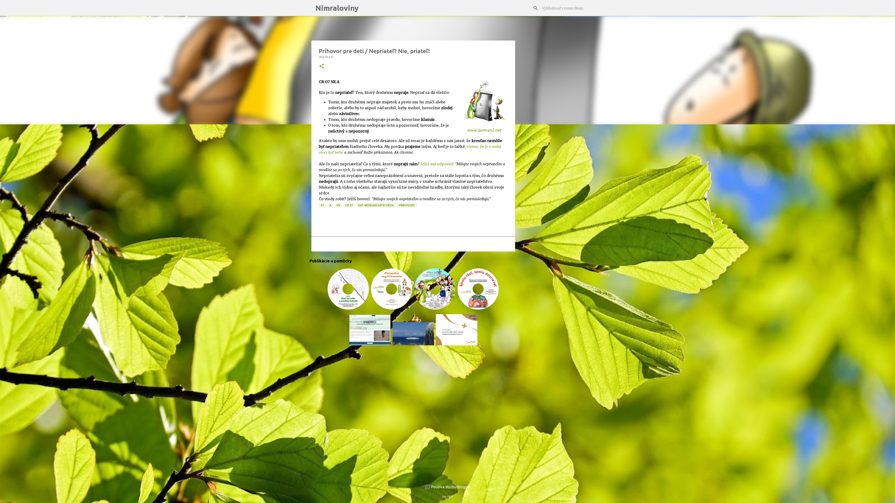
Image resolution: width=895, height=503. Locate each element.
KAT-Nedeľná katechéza (376, 205)
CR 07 (349, 205)
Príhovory (407, 205)
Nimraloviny (337, 8)
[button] (321, 66)
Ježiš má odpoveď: (437, 164)
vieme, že (476, 146)
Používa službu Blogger (450, 487)
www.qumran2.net (484, 130)
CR (338, 205)
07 (322, 205)
